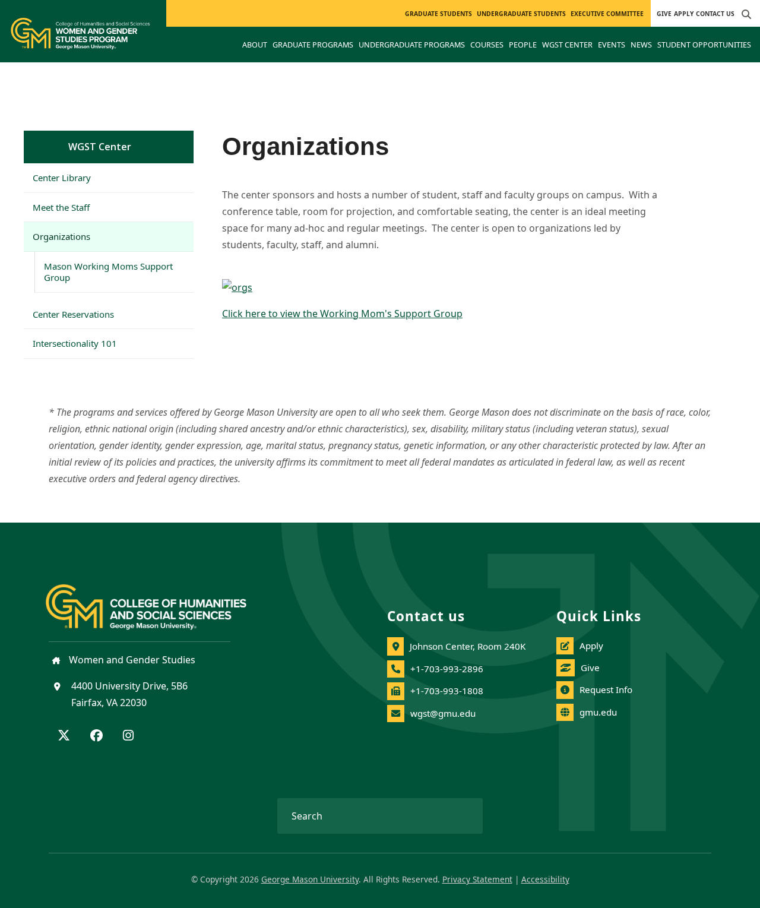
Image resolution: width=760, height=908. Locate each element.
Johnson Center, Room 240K (467, 646)
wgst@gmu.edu (443, 713)
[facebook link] (96, 736)
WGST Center (99, 146)
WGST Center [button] (567, 44)
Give (664, 14)
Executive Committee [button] (607, 14)
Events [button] (611, 44)
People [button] (523, 44)
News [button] (641, 44)
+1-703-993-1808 (446, 691)
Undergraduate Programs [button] (412, 44)
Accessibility (545, 879)
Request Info (606, 689)
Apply (684, 14)
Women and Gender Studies (130, 659)
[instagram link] (128, 736)
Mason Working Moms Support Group (108, 271)
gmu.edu (598, 712)
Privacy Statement (477, 879)
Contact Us (715, 14)
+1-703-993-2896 (446, 669)
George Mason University (310, 879)
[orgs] (443, 287)
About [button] (254, 44)
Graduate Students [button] (438, 14)
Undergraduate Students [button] (521, 14)
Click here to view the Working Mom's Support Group (342, 313)
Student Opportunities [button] (704, 44)
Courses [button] (487, 44)
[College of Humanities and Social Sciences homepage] (158, 599)
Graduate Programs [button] (313, 44)
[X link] (64, 736)
